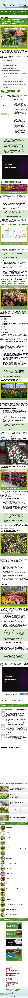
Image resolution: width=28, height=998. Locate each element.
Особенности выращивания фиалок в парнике (13, 79)
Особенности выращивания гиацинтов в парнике (14, 82)
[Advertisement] (14, 766)
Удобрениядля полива (10, 955)
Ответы (15, 11)
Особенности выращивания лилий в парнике (15, 84)
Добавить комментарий (22, 709)
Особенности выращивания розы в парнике (15, 73)
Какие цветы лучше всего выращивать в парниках (12, 71)
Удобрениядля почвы (10, 951)
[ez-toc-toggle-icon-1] (24, 63)
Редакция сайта (22, 11)
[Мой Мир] (27, 694)
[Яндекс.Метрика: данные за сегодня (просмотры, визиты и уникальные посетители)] (11, 996)
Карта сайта (9, 993)
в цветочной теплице (22, 312)
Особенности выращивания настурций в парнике (14, 86)
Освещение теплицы (7, 66)
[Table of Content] (25, 63)
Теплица (2, 17)
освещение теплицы (13, 526)
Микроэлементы (12, 959)
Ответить (25, 722)
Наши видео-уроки (6, 11)
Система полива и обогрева (9, 68)
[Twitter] (23, 694)
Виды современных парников (9, 65)
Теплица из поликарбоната (5, 113)
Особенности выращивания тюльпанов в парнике (14, 75)
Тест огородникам (19, 14)
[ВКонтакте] (21, 694)
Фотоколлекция (8, 14)
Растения (6, 17)
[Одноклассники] (25, 694)
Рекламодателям (11, 995)
